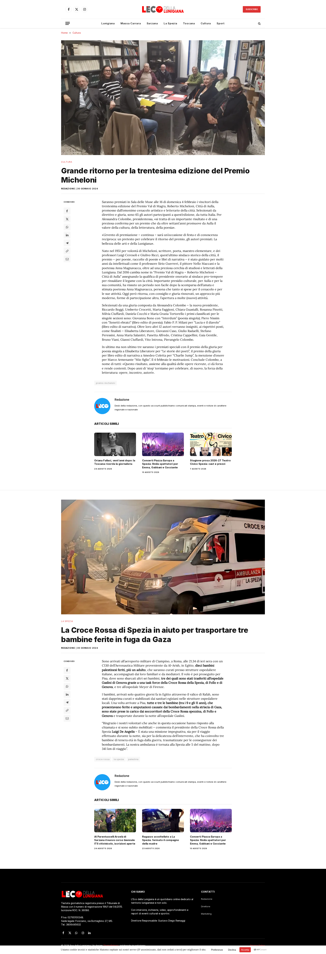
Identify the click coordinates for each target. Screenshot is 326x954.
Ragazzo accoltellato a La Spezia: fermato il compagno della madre (160, 840)
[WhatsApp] (67, 227)
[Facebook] (67, 211)
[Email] (67, 258)
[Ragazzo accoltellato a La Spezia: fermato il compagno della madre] (163, 820)
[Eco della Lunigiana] (163, 9)
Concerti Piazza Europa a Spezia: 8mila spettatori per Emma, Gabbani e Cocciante (160, 464)
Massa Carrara (131, 23)
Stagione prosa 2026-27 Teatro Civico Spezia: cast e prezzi (210, 462)
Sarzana (152, 23)
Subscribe (252, 9)
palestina (133, 759)
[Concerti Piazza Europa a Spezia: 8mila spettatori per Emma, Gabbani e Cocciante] (163, 444)
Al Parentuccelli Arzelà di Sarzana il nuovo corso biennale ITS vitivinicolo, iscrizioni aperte (114, 840)
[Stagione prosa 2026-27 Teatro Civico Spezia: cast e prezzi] (211, 444)
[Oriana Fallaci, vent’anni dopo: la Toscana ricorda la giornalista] (115, 444)
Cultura (206, 23)
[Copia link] (67, 251)
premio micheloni (105, 383)
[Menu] (67, 23)
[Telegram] (67, 243)
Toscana (189, 23)
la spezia (119, 759)
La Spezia (170, 23)
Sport (221, 23)
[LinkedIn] (67, 235)
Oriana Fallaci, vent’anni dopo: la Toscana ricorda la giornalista (114, 462)
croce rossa (103, 759)
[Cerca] (259, 23)
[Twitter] (67, 219)
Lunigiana (108, 23)
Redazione (68, 188)
